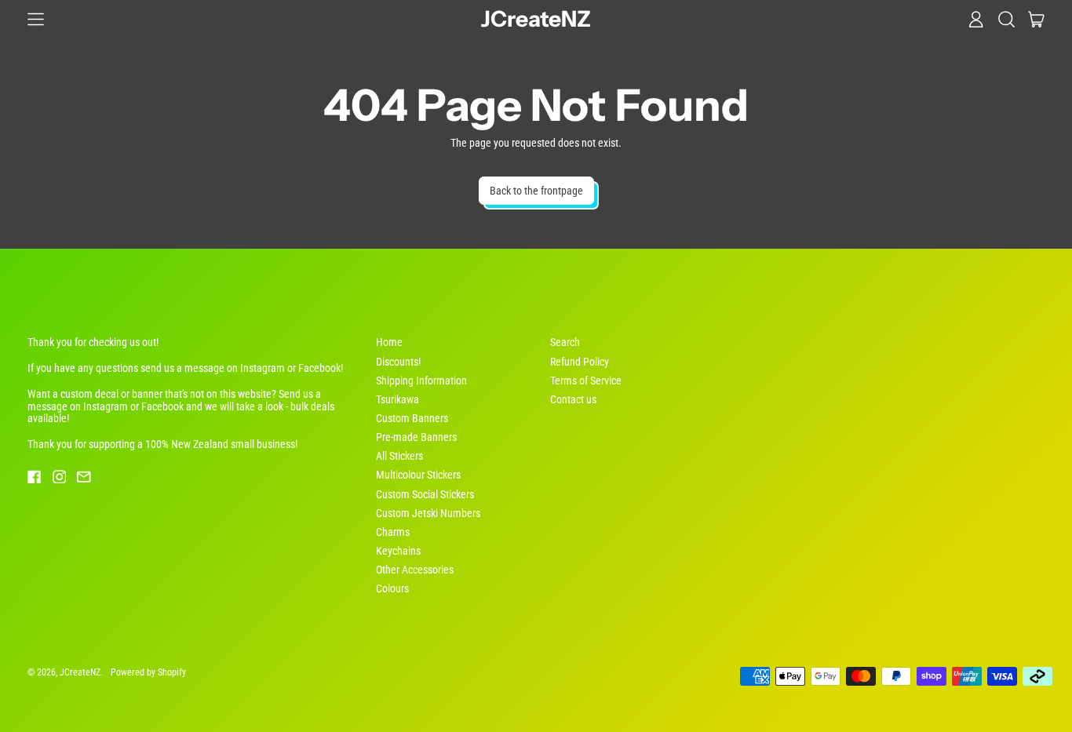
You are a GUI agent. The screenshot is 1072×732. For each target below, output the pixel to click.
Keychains (398, 550)
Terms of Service (586, 380)
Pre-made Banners (416, 437)
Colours (392, 588)
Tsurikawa (397, 399)
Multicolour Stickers (418, 474)
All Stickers (399, 456)
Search (565, 342)
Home (389, 342)
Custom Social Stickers (425, 494)
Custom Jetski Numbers (428, 513)
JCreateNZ (536, 19)
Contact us (573, 399)
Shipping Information (421, 380)
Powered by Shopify (148, 672)
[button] (1006, 19)
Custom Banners (412, 418)
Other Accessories (415, 569)
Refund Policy (579, 361)
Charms (393, 532)
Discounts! (398, 361)
